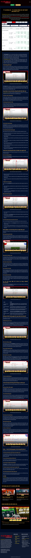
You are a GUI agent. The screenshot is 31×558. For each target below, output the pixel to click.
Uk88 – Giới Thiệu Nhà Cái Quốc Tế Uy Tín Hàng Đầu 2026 (22, 497)
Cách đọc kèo (17, 543)
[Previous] (1, 495)
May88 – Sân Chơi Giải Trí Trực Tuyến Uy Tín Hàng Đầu (7, 497)
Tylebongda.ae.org (7, 59)
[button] (29, 2)
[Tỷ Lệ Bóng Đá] (6, 2)
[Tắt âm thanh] (28, 25)
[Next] (29, 495)
